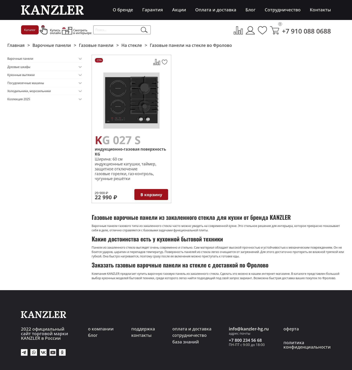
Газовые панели (96, 45)
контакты (141, 335)
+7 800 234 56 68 (245, 340)
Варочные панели (51, 45)
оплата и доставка (191, 329)
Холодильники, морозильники (29, 91)
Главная (16, 45)
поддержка (143, 329)
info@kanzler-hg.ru (249, 329)
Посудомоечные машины (25, 83)
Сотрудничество (283, 10)
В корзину (151, 194)
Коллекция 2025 (18, 99)
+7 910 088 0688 (306, 31)
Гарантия (152, 10)
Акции (179, 10)
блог (93, 335)
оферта (291, 329)
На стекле (131, 45)
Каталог (30, 30)
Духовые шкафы (18, 67)
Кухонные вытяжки (21, 75)
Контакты (320, 10)
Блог (250, 10)
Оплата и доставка (215, 10)
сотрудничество (189, 335)
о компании (101, 329)
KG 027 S (118, 139)
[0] (274, 30)
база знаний (185, 342)
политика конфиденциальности (307, 345)
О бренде (123, 10)
